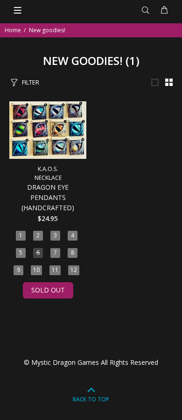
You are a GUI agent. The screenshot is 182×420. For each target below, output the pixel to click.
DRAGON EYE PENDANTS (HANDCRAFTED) (47, 197)
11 (55, 270)
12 (73, 270)
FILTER (30, 82)
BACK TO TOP (91, 399)
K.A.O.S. (48, 169)
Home (13, 30)
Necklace (48, 178)
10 (36, 270)
